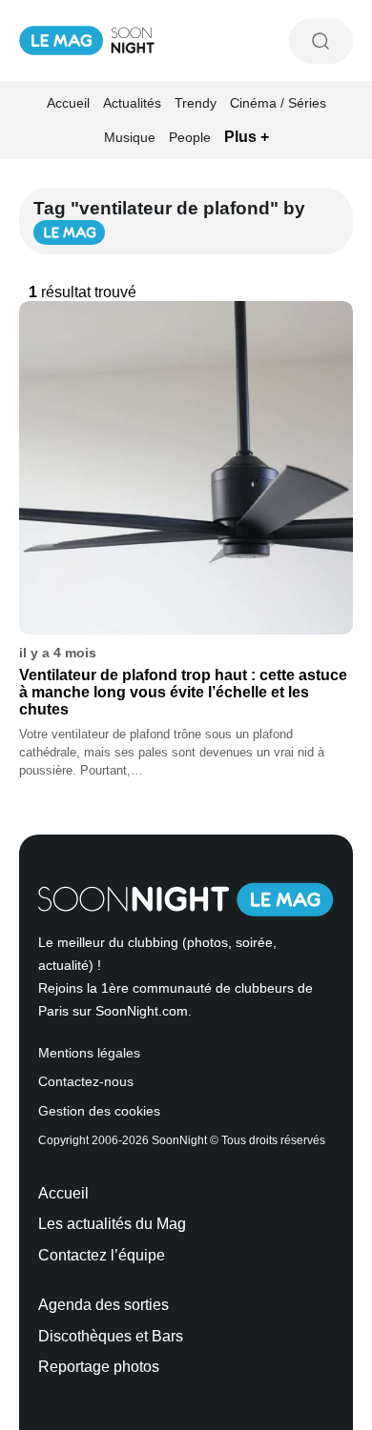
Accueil (68, 103)
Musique (129, 137)
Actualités (132, 103)
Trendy (196, 103)
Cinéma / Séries (278, 103)
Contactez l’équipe (101, 1255)
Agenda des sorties (103, 1305)
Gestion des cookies (99, 1111)
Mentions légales (89, 1053)
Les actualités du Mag (112, 1224)
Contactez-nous (86, 1082)
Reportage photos (98, 1367)
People (190, 137)
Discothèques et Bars (110, 1336)
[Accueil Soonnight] (87, 40)
